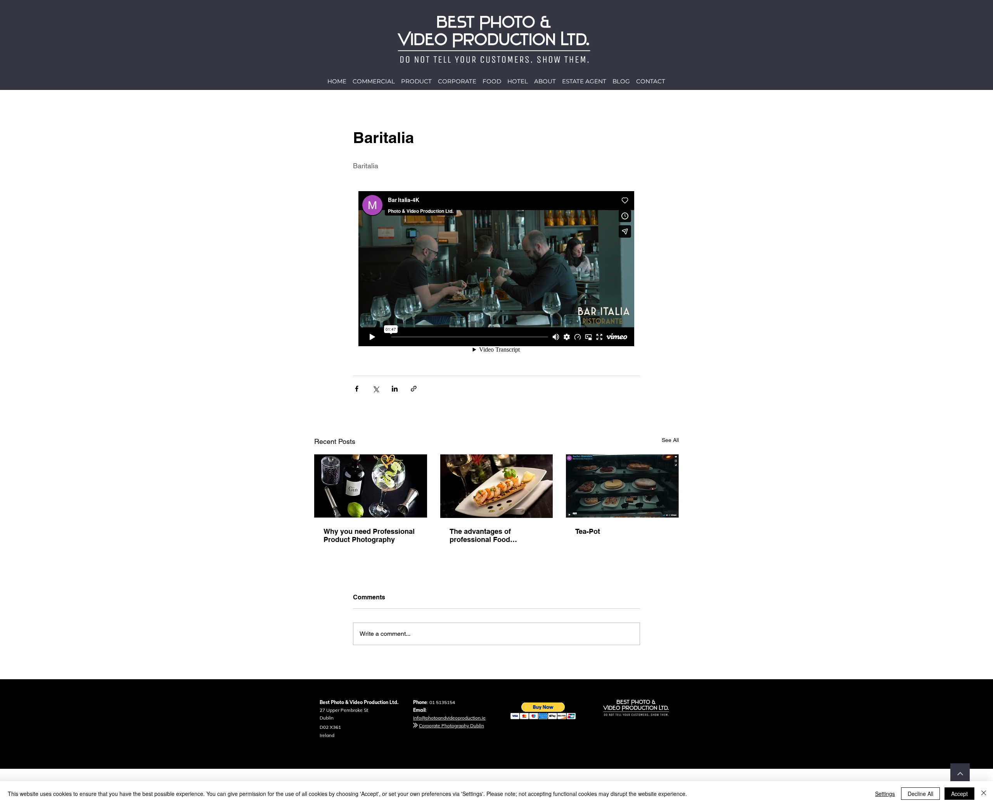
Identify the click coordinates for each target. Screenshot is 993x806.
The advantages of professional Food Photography (480, 535)
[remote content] (496, 269)
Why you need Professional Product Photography (369, 535)
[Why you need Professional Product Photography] (370, 486)
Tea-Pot (587, 531)
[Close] (983, 793)
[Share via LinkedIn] (394, 388)
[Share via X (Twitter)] (375, 388)
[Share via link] (413, 388)
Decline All (920, 793)
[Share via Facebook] (356, 388)
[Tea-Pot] (622, 486)
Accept (959, 793)
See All (670, 440)
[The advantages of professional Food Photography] (496, 486)
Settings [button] (885, 793)
